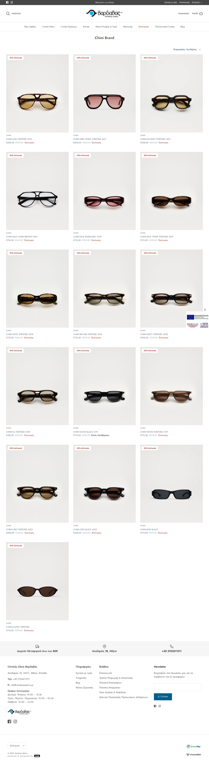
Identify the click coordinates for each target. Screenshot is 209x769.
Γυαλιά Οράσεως (69, 26)
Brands (86, 26)
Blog (183, 26)
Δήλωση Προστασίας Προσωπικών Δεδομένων (123, 697)
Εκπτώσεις (144, 26)
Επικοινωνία (184, 2)
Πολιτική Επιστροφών (110, 682)
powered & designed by (21, 756)
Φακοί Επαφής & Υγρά (106, 26)
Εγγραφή (163, 696)
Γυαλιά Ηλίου (48, 26)
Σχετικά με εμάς (170, 2)
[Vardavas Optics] (104, 13)
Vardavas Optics (21, 753)
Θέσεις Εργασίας (84, 687)
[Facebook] (7, 2)
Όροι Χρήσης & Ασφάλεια (112, 692)
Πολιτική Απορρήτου (109, 687)
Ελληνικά (196, 2)
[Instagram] (12, 2)
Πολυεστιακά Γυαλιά (164, 26)
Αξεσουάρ (127, 26)
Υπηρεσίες (81, 678)
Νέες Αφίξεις (30, 26)
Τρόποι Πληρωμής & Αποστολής (116, 678)
